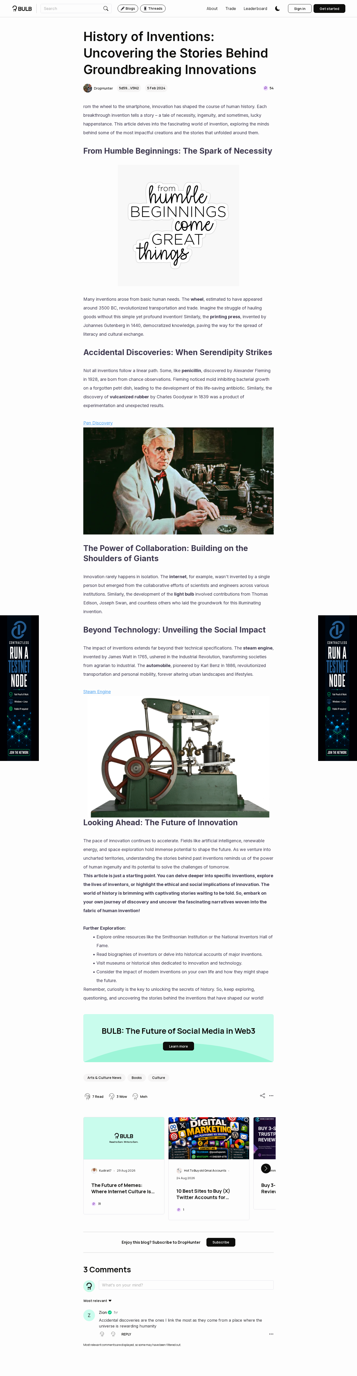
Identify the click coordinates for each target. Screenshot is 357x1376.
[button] (212, 8)
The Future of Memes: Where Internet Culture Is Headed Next (121, 1189)
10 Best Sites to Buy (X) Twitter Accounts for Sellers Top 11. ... (203, 1194)
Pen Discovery (98, 422)
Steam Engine (97, 691)
